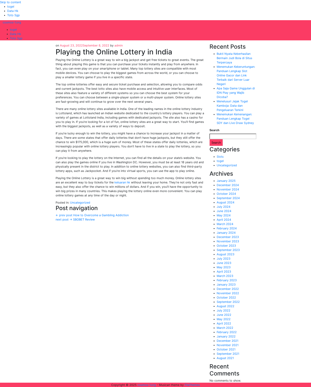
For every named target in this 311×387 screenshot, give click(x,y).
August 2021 (225, 358)
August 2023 (225, 254)
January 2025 (226, 181)
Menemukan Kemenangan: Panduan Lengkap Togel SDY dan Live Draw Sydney (235, 118)
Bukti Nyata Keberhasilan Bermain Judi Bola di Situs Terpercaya (234, 58)
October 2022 (226, 297)
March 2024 (225, 224)
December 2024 (228, 185)
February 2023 (227, 280)
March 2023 (225, 276)
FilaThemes (192, 385)
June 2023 (224, 263)
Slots (220, 156)
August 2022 (225, 306)
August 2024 (225, 202)
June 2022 (224, 315)
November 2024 (228, 189)
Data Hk (12, 11)
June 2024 (224, 211)
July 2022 (223, 310)
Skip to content (10, 2)
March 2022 (225, 328)
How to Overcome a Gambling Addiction (92, 215)
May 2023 (224, 267)
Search (214, 130)
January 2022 (226, 336)
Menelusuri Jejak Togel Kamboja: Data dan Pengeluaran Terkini (232, 105)
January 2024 (226, 232)
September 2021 (228, 353)
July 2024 (223, 206)
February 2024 (227, 228)
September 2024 (228, 198)
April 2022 (224, 323)
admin (118, 45)
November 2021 (227, 345)
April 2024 (224, 219)
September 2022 (228, 302)
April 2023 (224, 271)
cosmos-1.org (12, 22)
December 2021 (227, 340)
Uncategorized (80, 202)
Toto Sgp (13, 15)
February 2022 (227, 332)
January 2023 (226, 284)
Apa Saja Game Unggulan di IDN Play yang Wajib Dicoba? (236, 92)
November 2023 (228, 241)
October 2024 (226, 193)
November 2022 (228, 293)
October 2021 (226, 349)
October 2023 (226, 245)
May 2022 (224, 319)
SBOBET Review (75, 219)
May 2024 (224, 215)
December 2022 (228, 289)
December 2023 (228, 237)
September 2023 (228, 250)
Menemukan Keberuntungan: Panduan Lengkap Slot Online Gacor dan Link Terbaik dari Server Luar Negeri (236, 75)
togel (10, 6)
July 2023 (223, 258)
